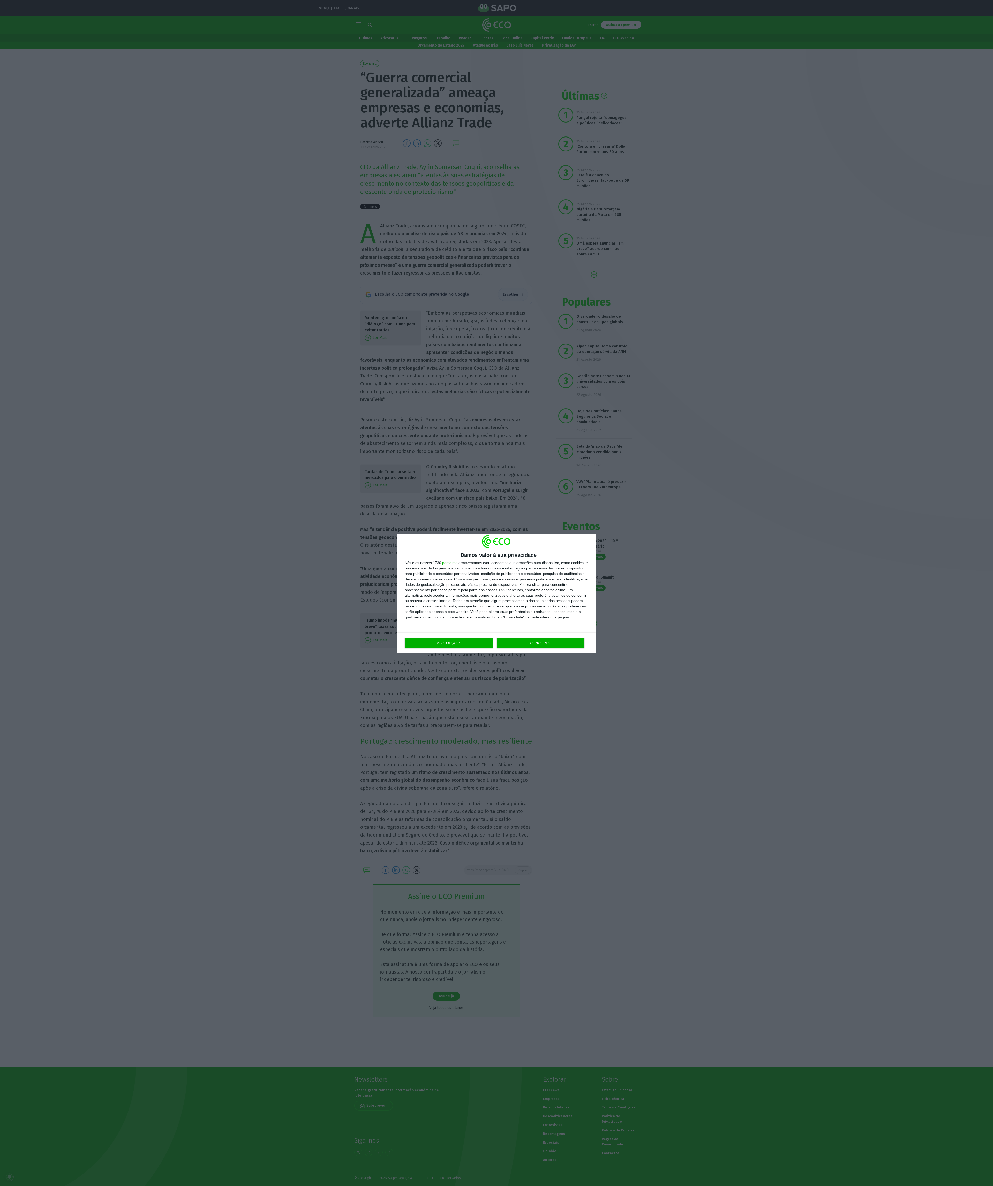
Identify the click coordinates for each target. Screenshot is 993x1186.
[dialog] (496, 593)
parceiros (449, 563)
